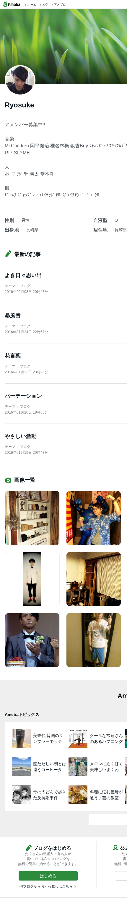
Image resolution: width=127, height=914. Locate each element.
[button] (48, 876)
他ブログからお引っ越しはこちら (46, 886)
